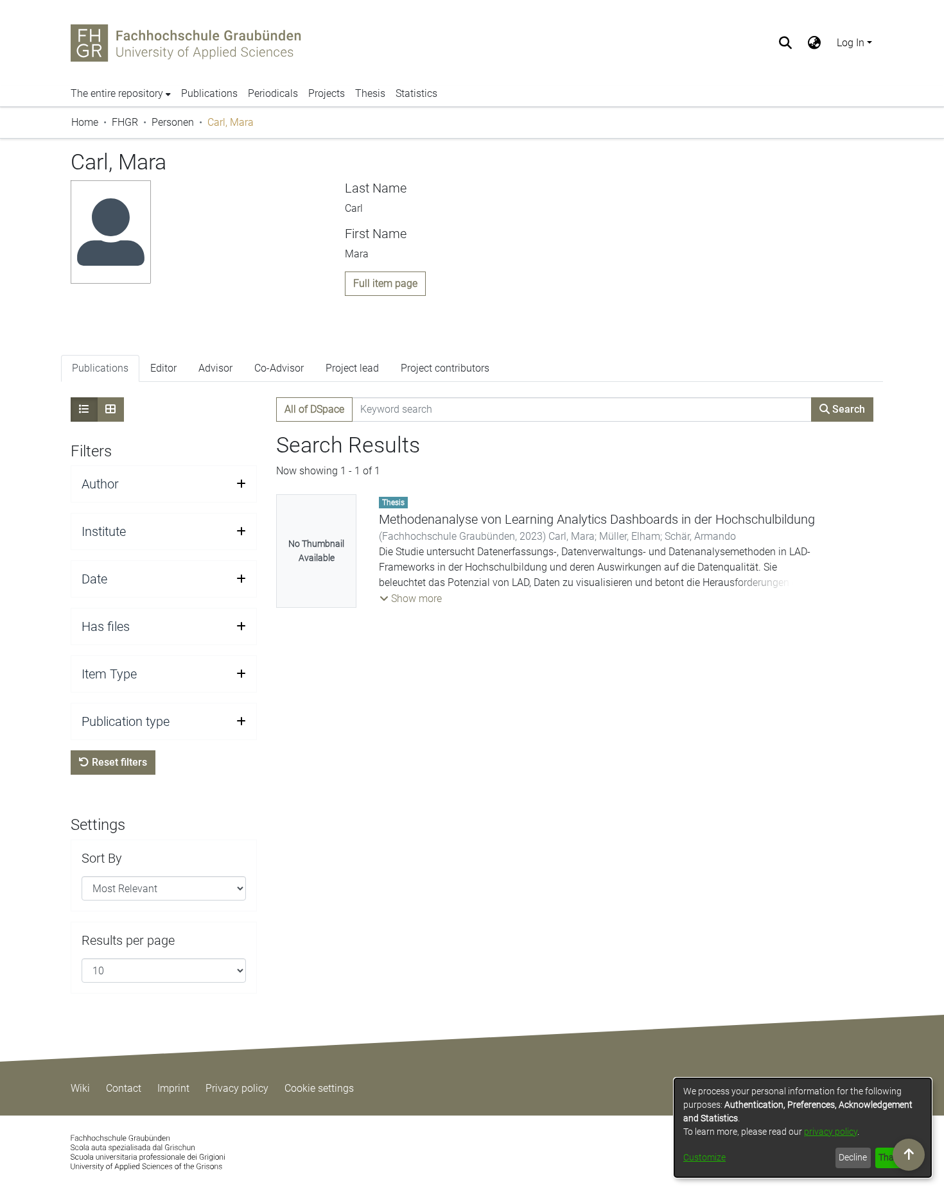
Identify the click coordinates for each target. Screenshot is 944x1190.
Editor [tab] (163, 368)
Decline (853, 1157)
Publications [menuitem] (209, 93)
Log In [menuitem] (850, 43)
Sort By (102, 858)
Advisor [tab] (215, 368)
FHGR (125, 122)
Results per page (128, 940)
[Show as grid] (110, 409)
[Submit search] (786, 43)
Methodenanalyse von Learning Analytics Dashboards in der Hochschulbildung (597, 519)
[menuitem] (815, 43)
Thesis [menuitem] (370, 93)
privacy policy (830, 1131)
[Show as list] (84, 409)
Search (847, 409)
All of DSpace (314, 409)
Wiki (80, 1088)
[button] (410, 599)
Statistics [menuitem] (416, 93)
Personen (173, 122)
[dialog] (802, 1127)
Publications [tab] (100, 368)
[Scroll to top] (909, 1155)
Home (84, 122)
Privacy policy (236, 1088)
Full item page (385, 283)
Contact (123, 1088)
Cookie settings (319, 1088)
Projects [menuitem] (326, 93)
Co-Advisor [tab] (279, 368)
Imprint (173, 1088)
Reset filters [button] (118, 762)
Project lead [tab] (352, 368)
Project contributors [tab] (445, 368)
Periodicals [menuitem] (273, 93)
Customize (704, 1157)
